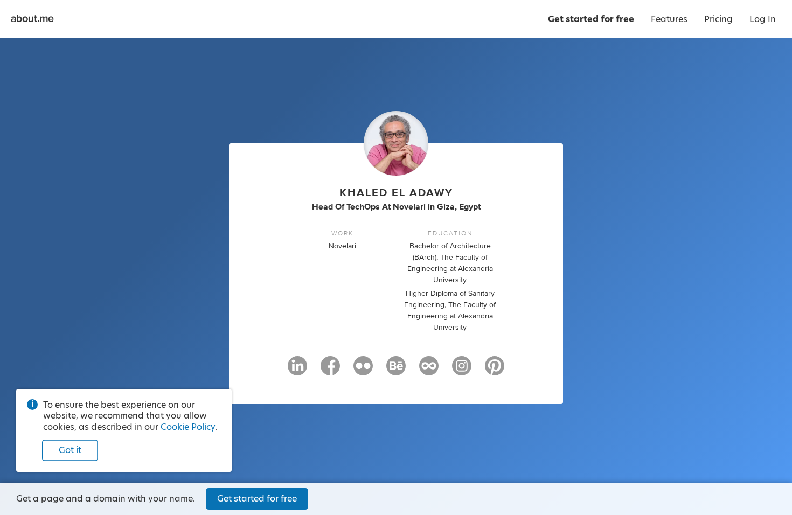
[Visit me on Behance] (396, 371)
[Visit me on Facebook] (330, 371)
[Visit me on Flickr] (363, 371)
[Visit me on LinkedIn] (297, 371)
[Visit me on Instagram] (461, 371)
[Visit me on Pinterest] (494, 371)
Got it (70, 450)
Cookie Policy (188, 427)
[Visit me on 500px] (429, 371)
